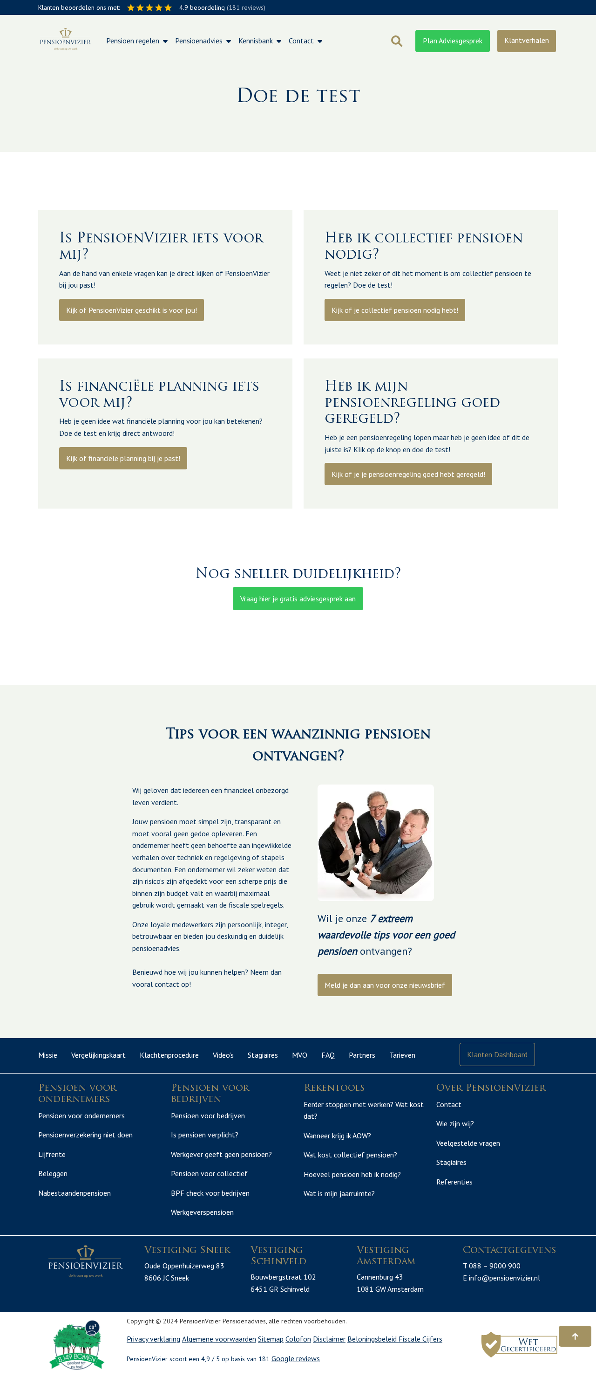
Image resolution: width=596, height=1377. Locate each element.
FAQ (328, 1055)
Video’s (223, 1055)
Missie (47, 1055)
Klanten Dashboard (497, 1054)
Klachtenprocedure (169, 1055)
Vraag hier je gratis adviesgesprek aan (298, 598)
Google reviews (295, 1358)
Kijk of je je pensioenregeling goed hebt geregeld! (408, 474)
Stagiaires (263, 1055)
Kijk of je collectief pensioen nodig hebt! (395, 310)
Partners (362, 1055)
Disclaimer (329, 1338)
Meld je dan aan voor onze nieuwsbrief (385, 985)
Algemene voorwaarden (219, 1338)
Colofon (298, 1338)
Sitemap (271, 1338)
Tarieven (402, 1055)
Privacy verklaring (153, 1338)
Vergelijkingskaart (98, 1055)
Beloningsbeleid (373, 1338)
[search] (397, 41)
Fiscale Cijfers (420, 1338)
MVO (299, 1055)
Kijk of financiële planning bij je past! (123, 458)
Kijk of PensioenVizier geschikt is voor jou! (131, 310)
